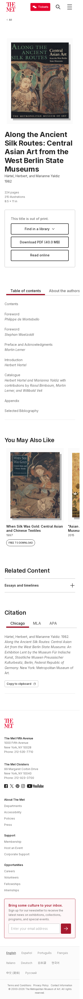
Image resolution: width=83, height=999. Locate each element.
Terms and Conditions (19, 985)
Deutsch (26, 963)
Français (62, 953)
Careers (9, 871)
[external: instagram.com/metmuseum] (23, 786)
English (11, 953)
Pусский (31, 973)
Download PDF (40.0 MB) (40, 242)
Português (45, 953)
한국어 (55, 963)
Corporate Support (17, 854)
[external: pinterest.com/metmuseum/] (17, 786)
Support (9, 835)
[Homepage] (10, 7)
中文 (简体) (13, 973)
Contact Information (61, 985)
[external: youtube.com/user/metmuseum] (35, 786)
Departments (13, 806)
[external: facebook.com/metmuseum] (6, 786)
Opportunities (13, 865)
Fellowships (12, 884)
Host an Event (13, 848)
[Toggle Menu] (69, 7)
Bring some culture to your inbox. (36, 905)
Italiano (10, 963)
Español (26, 953)
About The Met (14, 799)
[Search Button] (58, 7)
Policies (9, 818)
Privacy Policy (41, 985)
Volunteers (11, 877)
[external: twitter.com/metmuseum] (12, 786)
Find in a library (37, 229)
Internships (11, 890)
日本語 (42, 963)
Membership (12, 841)
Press (8, 824)
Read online (40, 255)
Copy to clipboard (19, 684)
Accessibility (12, 812)
